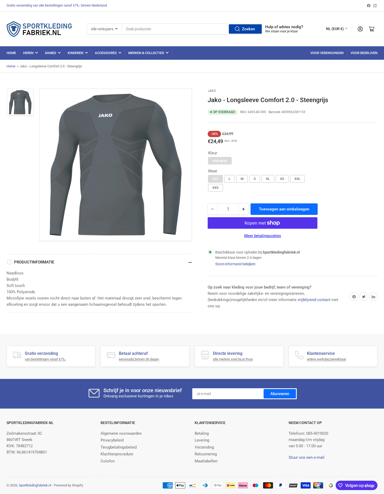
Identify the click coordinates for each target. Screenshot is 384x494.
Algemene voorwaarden (121, 433)
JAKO (212, 91)
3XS (215, 179)
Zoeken (248, 29)
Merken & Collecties (146, 53)
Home (11, 53)
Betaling (202, 433)
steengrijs (219, 161)
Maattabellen (206, 461)
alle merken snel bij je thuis (233, 359)
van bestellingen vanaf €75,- (45, 359)
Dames (50, 53)
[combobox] (192, 28)
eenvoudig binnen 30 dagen (139, 359)
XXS (215, 188)
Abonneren (279, 393)
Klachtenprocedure (117, 454)
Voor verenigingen (327, 53)
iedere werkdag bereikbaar (326, 359)
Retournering (206, 454)
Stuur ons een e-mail (306, 457)
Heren (28, 53)
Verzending (204, 447)
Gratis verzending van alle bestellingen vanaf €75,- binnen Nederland (57, 5)
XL (268, 179)
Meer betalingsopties (262, 235)
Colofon (108, 461)
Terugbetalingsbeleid (119, 447)
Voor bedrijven (364, 53)
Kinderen (75, 53)
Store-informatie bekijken (235, 264)
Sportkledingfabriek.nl (35, 485)
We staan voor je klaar (281, 31)
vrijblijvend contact (314, 299)
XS (282, 179)
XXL (297, 179)
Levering (202, 440)
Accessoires (106, 53)
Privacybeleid (112, 440)
